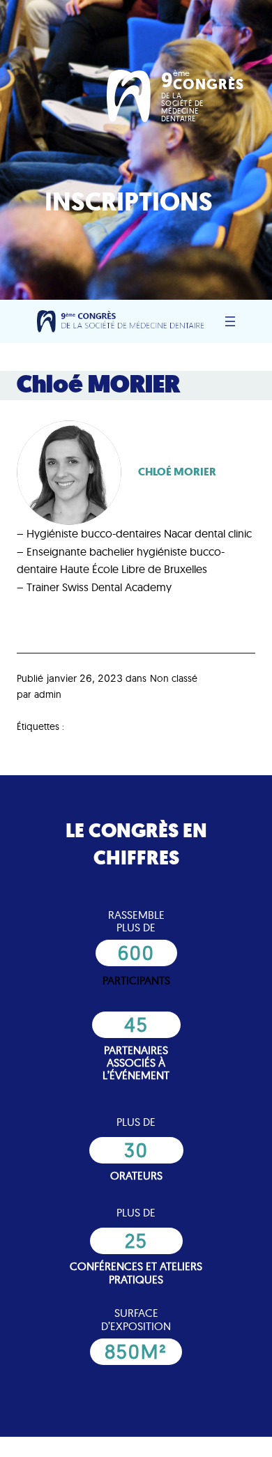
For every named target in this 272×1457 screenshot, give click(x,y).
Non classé (173, 678)
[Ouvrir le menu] (230, 321)
